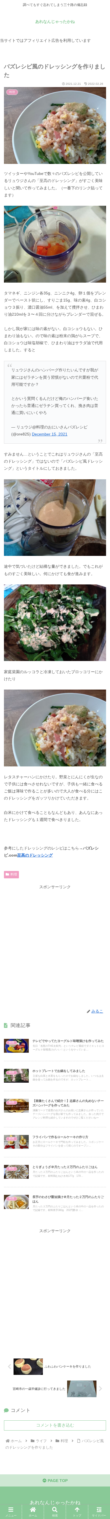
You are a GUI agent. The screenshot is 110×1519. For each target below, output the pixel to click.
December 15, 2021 (49, 434)
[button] (99, 973)
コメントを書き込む (55, 1425)
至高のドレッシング (35, 855)
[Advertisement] (55, 945)
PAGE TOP (57, 1480)
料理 (13, 874)
